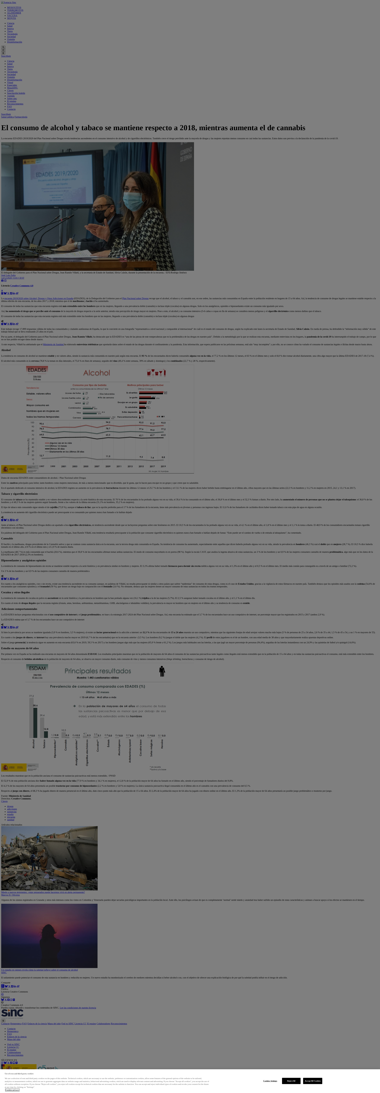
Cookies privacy (12, 1090)
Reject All (291, 1081)
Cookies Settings (270, 1081)
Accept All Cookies (313, 1081)
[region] (190, 1081)
